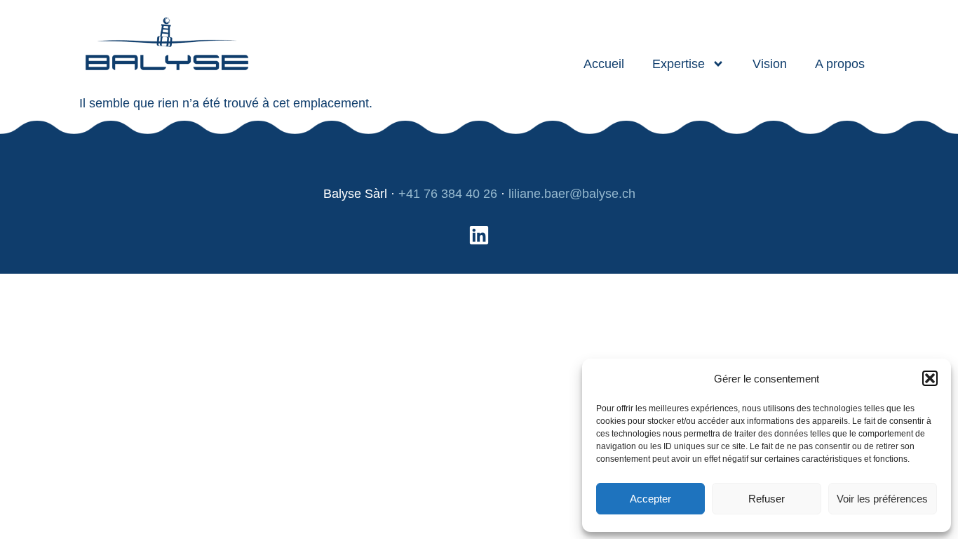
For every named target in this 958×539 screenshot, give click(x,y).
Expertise (678, 64)
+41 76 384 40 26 (447, 194)
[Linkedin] (479, 235)
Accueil (603, 64)
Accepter (650, 499)
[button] (930, 378)
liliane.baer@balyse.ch (571, 194)
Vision (770, 64)
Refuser (766, 499)
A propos (840, 64)
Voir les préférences (882, 499)
